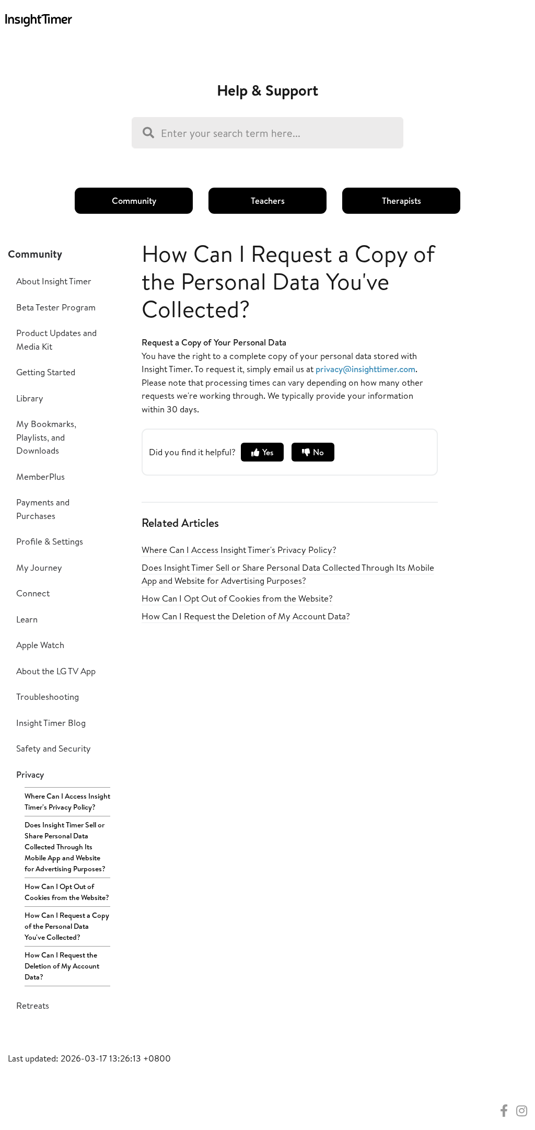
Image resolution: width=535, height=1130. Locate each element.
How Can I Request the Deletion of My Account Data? (62, 966)
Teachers (268, 200)
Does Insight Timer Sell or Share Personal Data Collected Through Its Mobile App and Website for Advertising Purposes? (65, 847)
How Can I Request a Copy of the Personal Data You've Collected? (67, 926)
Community (134, 200)
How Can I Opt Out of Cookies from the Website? (67, 892)
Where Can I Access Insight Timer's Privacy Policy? (67, 801)
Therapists (401, 200)
